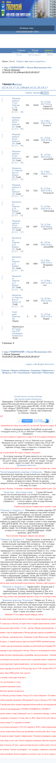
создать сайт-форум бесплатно (40, 364)
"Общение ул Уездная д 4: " (12, 510)
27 (22, 196)
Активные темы (26, 28)
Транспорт (36, 373)
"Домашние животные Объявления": (18, 600)
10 (22, 251)
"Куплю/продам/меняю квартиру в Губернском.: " (22, 472)
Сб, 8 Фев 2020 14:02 (45, 261)
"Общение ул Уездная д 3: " (14, 587)
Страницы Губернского (42, 370)
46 (22, 146)
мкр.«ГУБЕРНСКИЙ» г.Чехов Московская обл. (28, 67)
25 (22, 163)
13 (22, 306)
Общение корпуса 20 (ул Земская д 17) (16, 225)
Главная (21, 50)
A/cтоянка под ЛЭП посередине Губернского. (17, 332)
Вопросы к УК (9, 373)
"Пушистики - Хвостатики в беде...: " (19, 492)
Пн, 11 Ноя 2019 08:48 (45, 225)
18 (22, 270)
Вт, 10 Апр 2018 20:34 (45, 139)
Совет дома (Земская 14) (16, 315)
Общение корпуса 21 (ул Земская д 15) (16, 156)
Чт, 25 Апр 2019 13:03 (45, 315)
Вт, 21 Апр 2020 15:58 (45, 189)
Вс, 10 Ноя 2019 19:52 (45, 156)
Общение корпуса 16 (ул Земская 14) (16, 139)
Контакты (16, 52)
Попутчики (48, 373)
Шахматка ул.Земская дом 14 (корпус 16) (17, 172)
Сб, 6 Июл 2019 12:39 (45, 122)
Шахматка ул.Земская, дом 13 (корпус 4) (17, 298)
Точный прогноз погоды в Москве (28, 396)
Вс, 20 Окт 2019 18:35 (45, 243)
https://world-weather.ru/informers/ (28, 399)
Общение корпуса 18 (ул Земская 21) (16, 122)
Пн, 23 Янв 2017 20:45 (45, 103)
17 (22, 232)
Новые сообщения (20, 370)
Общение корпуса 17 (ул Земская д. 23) (16, 103)
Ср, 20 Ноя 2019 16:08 (45, 299)
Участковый (23, 373)
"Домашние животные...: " (28, 465)
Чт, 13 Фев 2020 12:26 (45, 282)
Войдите (20, 61)
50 (22, 112)
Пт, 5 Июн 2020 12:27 (45, 173)
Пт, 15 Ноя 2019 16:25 (45, 207)
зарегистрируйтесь (37, 61)
